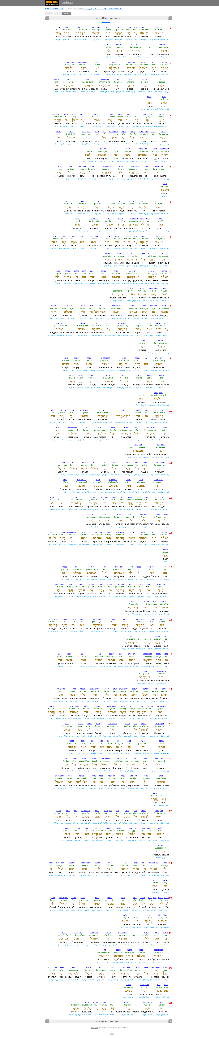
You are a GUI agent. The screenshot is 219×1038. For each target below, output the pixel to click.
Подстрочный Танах (74, 9)
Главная (94, 1028)
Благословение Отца (114, 9)
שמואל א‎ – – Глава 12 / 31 (108, 18)
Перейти (66, 13)
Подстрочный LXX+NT (54, 9)
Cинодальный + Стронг (94, 9)
